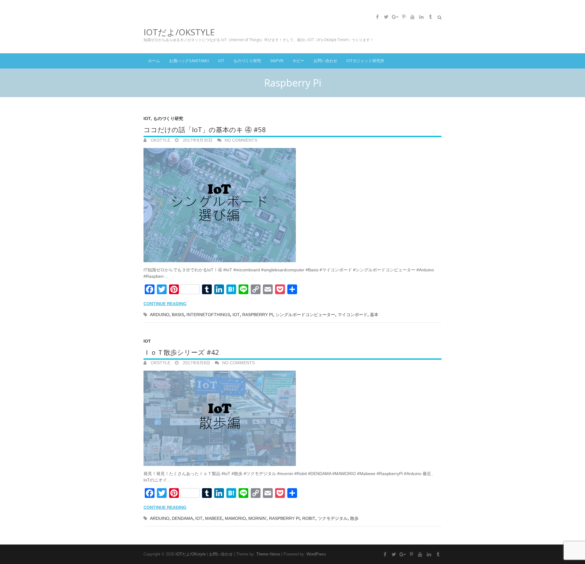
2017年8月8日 (196, 362)
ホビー (298, 60)
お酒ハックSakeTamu (189, 60)
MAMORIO (235, 518)
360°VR (276, 60)
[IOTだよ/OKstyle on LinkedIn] (421, 16)
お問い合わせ (325, 60)
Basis (178, 314)
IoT (221, 60)
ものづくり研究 (247, 60)
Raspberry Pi (257, 314)
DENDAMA (182, 518)
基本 (374, 314)
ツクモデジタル (333, 518)
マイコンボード (352, 314)
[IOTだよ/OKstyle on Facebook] (377, 16)
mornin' (257, 518)
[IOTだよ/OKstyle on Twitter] (386, 16)
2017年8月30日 (197, 140)
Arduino (159, 314)
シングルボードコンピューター (305, 314)
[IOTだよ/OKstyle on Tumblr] (430, 16)
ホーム (154, 60)
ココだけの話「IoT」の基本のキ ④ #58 (205, 129)
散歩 (354, 518)
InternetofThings (208, 314)
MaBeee (213, 518)
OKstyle (160, 140)
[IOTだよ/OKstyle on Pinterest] (403, 16)
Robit (308, 518)
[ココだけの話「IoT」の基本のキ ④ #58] (292, 205)
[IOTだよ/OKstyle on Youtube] (412, 16)
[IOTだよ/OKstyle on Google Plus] (395, 16)
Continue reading (165, 303)
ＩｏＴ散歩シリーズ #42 (181, 352)
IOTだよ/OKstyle (179, 31)
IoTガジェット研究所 (365, 60)
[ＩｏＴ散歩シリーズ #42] (292, 418)
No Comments (241, 140)
